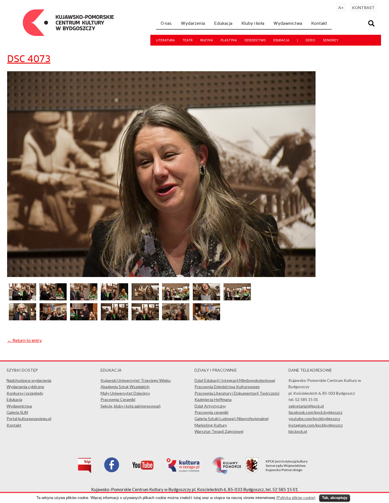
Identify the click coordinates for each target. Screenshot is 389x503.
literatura (165, 40)
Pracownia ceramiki (211, 412)
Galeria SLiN (17, 412)
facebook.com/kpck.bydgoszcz (315, 412)
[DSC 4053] (53, 298)
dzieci (310, 40)
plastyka (229, 40)
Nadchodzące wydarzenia (29, 380)
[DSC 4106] (83, 318)
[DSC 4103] (53, 318)
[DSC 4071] (206, 298)
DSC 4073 (28, 58)
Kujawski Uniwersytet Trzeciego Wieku (136, 380)
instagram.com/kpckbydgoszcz (315, 425)
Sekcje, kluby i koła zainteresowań (131, 406)
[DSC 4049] (22, 298)
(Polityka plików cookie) (295, 498)
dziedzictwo (255, 40)
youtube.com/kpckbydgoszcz (314, 418)
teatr (188, 40)
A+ (341, 7)
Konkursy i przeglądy (25, 393)
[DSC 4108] (114, 318)
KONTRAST (363, 7)
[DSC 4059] (114, 298)
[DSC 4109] (145, 318)
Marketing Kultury (211, 425)
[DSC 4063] (145, 298)
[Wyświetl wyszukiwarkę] (372, 24)
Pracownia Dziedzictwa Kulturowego (227, 386)
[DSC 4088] (22, 318)
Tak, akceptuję (334, 498)
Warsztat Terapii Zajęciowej (219, 431)
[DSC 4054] (83, 298)
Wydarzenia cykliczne (25, 386)
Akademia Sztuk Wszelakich (125, 386)
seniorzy (330, 40)
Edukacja (223, 23)
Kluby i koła (252, 23)
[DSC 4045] (206, 318)
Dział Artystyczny (210, 406)
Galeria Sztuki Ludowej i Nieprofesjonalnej (232, 418)
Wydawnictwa (287, 23)
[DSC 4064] (175, 298)
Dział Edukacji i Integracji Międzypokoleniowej (235, 380)
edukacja (281, 40)
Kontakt (319, 23)
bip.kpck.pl (297, 431)
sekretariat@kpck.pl (306, 406)
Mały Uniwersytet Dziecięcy (125, 393)
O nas (166, 23)
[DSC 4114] (175, 318)
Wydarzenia (193, 23)
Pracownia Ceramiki (118, 399)
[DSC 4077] (237, 298)
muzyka (206, 40)
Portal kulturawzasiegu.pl (29, 418)
